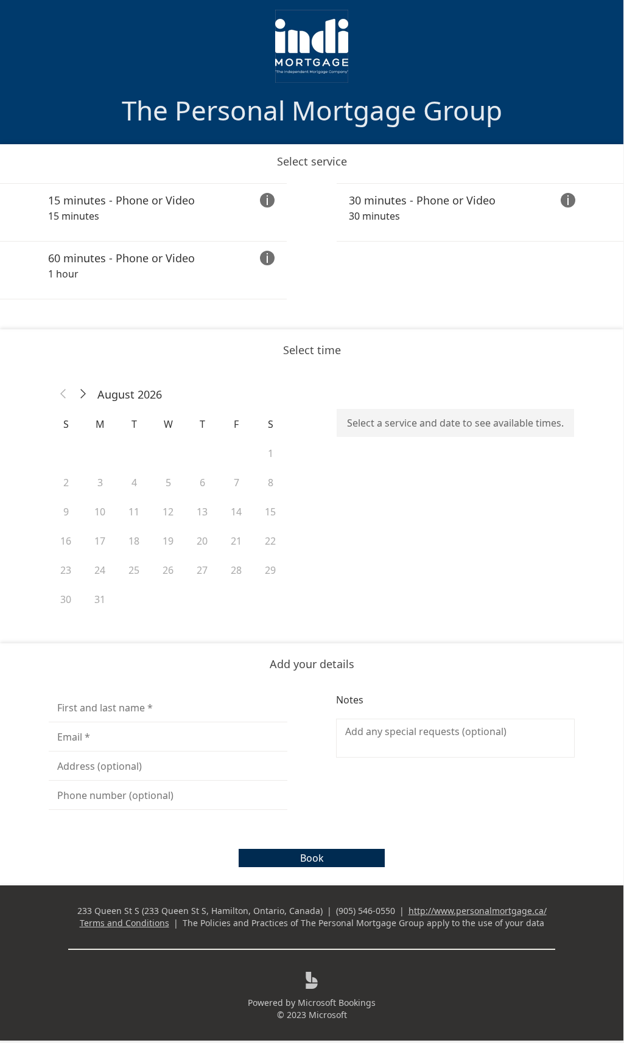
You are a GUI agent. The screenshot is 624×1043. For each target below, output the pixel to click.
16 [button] (65, 541)
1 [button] (270, 453)
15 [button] (270, 511)
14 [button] (236, 511)
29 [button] (270, 570)
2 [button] (66, 482)
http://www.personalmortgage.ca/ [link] (477, 910)
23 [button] (65, 570)
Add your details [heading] (312, 664)
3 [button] (100, 482)
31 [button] (99, 599)
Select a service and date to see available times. (455, 423)
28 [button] (236, 570)
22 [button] (270, 541)
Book (312, 858)
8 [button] (270, 482)
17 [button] (99, 541)
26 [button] (168, 570)
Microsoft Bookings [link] (337, 1002)
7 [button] (236, 482)
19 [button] (168, 541)
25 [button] (133, 570)
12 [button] (168, 511)
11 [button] (133, 511)
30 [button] (65, 599)
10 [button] (99, 511)
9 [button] (66, 511)
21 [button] (236, 541)
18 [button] (133, 541)
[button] (63, 394)
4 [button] (134, 482)
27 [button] (202, 570)
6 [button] (202, 482)
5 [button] (168, 482)
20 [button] (202, 541)
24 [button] (99, 570)
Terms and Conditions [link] (124, 923)
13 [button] (202, 511)
